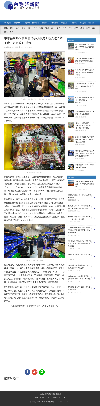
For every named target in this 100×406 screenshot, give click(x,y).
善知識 (91, 23)
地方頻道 (54, 23)
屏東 (76, 28)
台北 (6, 28)
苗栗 (29, 28)
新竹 (23, 28)
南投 (47, 28)
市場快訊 (63, 23)
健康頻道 (35, 23)
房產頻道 (73, 23)
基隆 (82, 28)
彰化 (41, 28)
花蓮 (94, 28)
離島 (11, 32)
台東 (6, 32)
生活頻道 (26, 23)
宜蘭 (88, 28)
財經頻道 (82, 23)
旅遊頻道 (45, 23)
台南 (64, 28)
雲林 (52, 28)
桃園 (17, 28)
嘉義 (58, 28)
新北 (11, 28)
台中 (35, 28)
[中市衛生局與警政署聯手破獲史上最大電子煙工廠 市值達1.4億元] (27, 372)
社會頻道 (17, 23)
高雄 (70, 28)
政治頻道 (7, 23)
